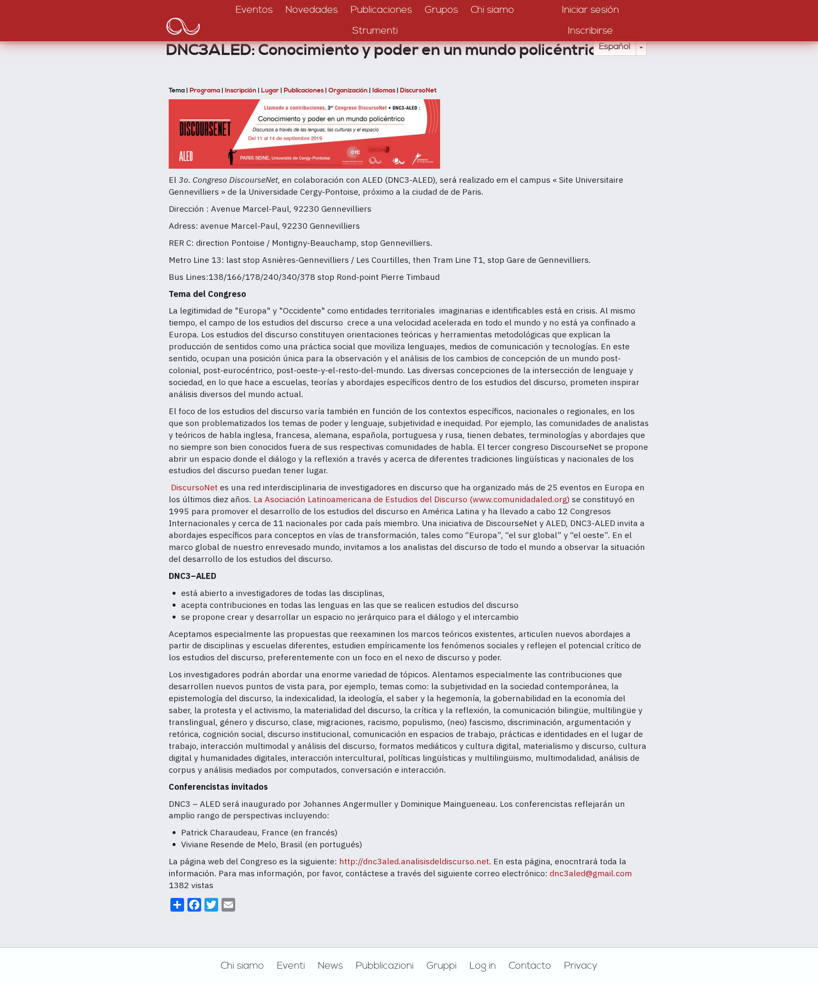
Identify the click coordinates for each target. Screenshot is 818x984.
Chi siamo (242, 965)
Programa (205, 90)
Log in (482, 965)
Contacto (530, 965)
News (330, 965)
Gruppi (441, 965)
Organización (348, 90)
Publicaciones (304, 90)
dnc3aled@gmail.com (591, 873)
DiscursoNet (418, 90)
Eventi (291, 965)
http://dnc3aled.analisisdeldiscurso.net (414, 861)
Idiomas (383, 90)
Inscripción (240, 90)
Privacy (580, 965)
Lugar (270, 90)
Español (615, 46)
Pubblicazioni (385, 965)
